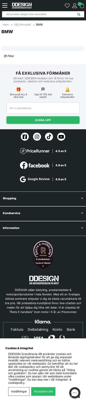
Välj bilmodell (22, 24)
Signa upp (43, 120)
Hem (6, 24)
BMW (39, 24)
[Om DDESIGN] (43, 255)
